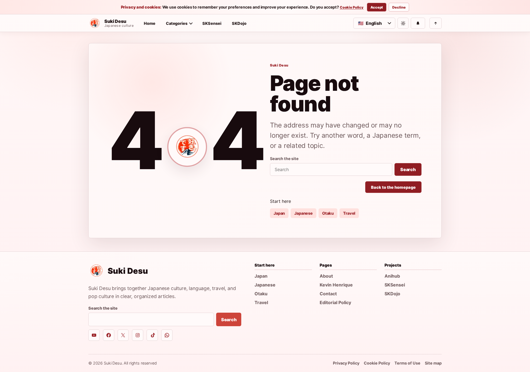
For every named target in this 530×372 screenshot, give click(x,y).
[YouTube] (94, 335)
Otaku (328, 213)
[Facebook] (108, 335)
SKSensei (211, 23)
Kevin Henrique (336, 285)
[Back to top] (436, 23)
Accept (376, 7)
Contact (328, 293)
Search (408, 169)
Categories (176, 23)
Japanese (303, 213)
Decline (399, 7)
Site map (433, 363)
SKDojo (239, 23)
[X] (123, 335)
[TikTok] (152, 335)
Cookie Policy (352, 7)
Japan (279, 213)
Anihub (392, 276)
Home (149, 23)
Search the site (284, 158)
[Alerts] (418, 23)
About (326, 276)
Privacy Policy (346, 363)
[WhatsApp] (167, 335)
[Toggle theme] (403, 23)
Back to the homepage (393, 187)
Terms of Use (407, 363)
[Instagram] (137, 335)
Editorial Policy (335, 302)
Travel (349, 213)
